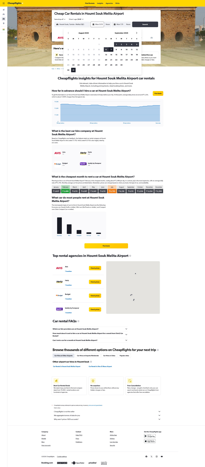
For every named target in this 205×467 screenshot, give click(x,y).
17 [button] (73, 60)
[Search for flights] (3, 10)
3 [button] (73, 49)
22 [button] (99, 60)
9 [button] (68, 55)
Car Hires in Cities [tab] (109, 355)
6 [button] (88, 49)
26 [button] (84, 65)
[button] (3, 3)
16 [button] (68, 60)
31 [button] (73, 70)
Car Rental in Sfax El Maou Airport (100, 366)
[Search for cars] (3, 19)
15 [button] (99, 55)
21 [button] (94, 60)
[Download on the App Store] (150, 441)
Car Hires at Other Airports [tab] (63, 355)
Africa (58, 68)
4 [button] (78, 49)
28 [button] (94, 65)
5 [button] (83, 49)
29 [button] (99, 65)
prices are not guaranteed (95, 405)
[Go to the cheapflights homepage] (15, 3)
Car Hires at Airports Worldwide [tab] (88, 355)
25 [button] (78, 65)
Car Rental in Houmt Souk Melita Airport (66, 366)
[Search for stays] (3, 14)
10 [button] (73, 55)
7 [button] (93, 49)
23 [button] (68, 65)
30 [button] (68, 70)
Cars (53, 68)
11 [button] (78, 55)
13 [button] (89, 55)
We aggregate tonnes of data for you (67, 415)
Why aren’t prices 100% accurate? (66, 419)
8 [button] (99, 49)
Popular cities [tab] (124, 355)
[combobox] (60, 19)
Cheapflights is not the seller (64, 412)
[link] (158, 93)
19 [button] (84, 60)
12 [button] (84, 55)
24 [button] (73, 65)
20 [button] (89, 60)
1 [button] (116, 44)
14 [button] (94, 55)
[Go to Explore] (3, 23)
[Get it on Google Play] (150, 436)
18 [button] (78, 60)
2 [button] (68, 49)
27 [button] (89, 65)
